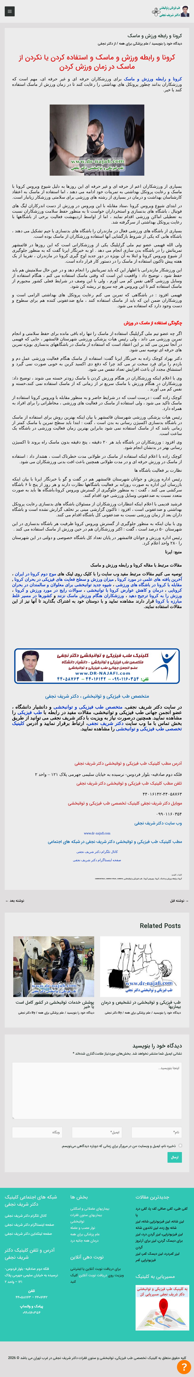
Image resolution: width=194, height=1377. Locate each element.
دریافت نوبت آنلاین (93, 1275)
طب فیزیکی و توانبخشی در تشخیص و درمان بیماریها (141, 1004)
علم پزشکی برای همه (133, 43)
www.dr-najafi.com (97, 833)
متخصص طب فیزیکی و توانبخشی (88, 706)
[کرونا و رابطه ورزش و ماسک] (97, 139)
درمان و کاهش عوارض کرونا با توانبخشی (125, 590)
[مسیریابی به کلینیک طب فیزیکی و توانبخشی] (162, 1308)
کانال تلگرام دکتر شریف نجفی (97, 852)
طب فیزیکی (30, 712)
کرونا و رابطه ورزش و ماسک (153, 79)
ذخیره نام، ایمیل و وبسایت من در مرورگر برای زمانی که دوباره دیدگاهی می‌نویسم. (118, 1146)
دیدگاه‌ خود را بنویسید (167, 43)
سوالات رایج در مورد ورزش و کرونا (48, 590)
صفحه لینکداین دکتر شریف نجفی (28, 1234)
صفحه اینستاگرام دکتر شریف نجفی (97, 860)
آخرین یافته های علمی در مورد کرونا (149, 579)
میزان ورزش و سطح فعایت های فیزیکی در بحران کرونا (64, 579)
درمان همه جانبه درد (84, 1241)
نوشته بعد (14, 901)
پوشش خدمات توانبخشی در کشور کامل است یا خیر (55, 1004)
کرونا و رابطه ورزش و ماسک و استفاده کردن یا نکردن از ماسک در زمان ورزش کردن (97, 62)
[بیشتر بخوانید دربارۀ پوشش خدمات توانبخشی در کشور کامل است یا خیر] (53, 966)
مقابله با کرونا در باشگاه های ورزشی (149, 584)
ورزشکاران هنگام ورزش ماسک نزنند (90, 595)
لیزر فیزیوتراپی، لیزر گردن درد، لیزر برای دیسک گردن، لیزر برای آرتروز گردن (159, 1241)
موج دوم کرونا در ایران (35, 574)
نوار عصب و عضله (82, 1228)
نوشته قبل (179, 901)
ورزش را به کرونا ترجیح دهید (155, 595)
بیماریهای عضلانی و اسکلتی (89, 1209)
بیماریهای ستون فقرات (86, 1215)
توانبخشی (77, 1221)
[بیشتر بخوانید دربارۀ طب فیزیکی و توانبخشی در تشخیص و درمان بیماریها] (140, 966)
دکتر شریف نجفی (106, 723)
